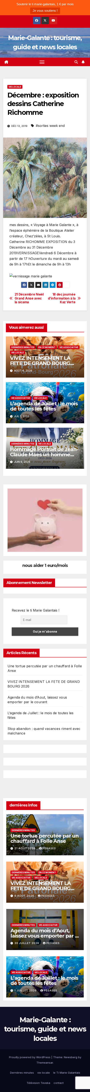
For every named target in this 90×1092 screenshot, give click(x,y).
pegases (49, 848)
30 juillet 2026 (27, 943)
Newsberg (70, 1057)
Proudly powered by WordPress (30, 1057)
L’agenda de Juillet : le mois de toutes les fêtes (44, 406)
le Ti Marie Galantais (66, 1072)
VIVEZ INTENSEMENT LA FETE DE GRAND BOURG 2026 (40, 363)
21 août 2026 (25, 848)
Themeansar (44, 1062)
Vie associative (68, 347)
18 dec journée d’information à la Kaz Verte (61, 298)
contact (59, 1082)
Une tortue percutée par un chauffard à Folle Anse (44, 838)
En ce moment (46, 347)
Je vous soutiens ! (45, 10)
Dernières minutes (22, 347)
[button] (76, 62)
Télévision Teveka (38, 1082)
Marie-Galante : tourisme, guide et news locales (45, 1029)
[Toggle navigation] (42, 62)
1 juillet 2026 (25, 990)
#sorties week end (50, 126)
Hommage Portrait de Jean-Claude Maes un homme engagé (44, 454)
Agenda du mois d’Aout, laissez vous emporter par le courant (44, 936)
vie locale (15, 87)
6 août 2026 (24, 895)
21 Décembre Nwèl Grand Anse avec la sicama (29, 298)
